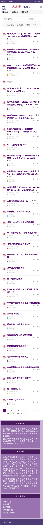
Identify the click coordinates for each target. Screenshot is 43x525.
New (9, 39)
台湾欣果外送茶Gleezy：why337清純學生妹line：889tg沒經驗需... (23, 188)
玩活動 (10, 2)
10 (36, 410)
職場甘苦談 (12, 75)
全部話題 (5, 12)
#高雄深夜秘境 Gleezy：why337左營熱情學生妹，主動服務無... (23, 116)
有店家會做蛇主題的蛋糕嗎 (18, 243)
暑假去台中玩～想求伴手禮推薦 (20, 222)
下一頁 (25, 413)
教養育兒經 (12, 59)
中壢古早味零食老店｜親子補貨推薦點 (23, 302)
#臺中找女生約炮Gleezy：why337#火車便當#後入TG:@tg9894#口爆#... (23, 50)
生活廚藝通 (12, 194)
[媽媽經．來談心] (21, 8)
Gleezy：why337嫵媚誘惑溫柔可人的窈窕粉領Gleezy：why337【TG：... (23, 66)
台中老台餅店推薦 (15, 278)
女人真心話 (12, 205)
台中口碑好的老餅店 (16, 268)
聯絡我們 (7, 504)
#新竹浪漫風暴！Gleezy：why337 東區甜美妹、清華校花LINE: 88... (23, 103)
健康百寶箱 (12, 95)
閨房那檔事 (12, 43)
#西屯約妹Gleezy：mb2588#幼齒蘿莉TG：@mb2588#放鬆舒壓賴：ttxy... (23, 35)
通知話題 (25, 12)
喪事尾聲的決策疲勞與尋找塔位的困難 (23, 367)
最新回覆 (20, 25)
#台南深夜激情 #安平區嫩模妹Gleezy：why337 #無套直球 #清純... (23, 130)
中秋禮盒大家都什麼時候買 (18, 211)
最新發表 (10, 25)
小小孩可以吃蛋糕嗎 (16, 399)
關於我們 (7, 501)
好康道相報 (12, 248)
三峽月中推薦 (13, 313)
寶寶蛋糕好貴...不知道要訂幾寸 (20, 335)
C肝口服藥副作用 (14, 144)
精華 (34, 25)
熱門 (28, 25)
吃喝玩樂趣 (12, 122)
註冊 (40, 2)
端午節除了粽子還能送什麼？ (19, 324)
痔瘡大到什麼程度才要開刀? (19, 378)
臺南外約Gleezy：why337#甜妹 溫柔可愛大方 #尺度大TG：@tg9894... (23, 157)
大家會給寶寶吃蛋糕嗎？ (17, 345)
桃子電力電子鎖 (14, 388)
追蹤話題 (15, 12)
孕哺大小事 (12, 237)
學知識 (3, 2)
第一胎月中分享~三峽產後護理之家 (22, 233)
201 (8, 413)
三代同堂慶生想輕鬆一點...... (19, 200)
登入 (36, 2)
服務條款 (7, 507)
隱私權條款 (8, 509)
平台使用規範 (9, 512)
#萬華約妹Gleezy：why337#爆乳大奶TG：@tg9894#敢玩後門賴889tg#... (23, 172)
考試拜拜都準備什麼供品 (17, 356)
